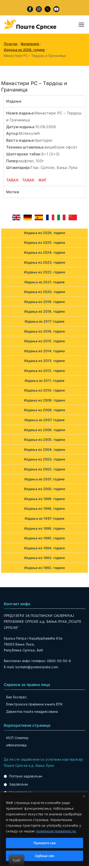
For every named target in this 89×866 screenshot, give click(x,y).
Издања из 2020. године (44, 292)
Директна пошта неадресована (32, 711)
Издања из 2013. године (44, 361)
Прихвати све (44, 843)
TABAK (12, 180)
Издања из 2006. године (44, 430)
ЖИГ (42, 180)
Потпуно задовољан (25, 776)
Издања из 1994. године (44, 548)
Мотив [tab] (12, 191)
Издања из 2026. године (44, 233)
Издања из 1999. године (44, 499)
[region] (44, 829)
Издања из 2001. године (44, 479)
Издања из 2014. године (44, 351)
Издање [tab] (13, 101)
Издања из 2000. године (44, 489)
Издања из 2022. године (44, 272)
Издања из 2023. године (44, 262)
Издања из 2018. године (44, 311)
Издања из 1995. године (44, 538)
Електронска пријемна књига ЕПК (34, 704)
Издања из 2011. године (45, 381)
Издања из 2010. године (44, 390)
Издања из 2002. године (44, 469)
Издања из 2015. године (44, 341)
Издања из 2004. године (44, 449)
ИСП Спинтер (17, 738)
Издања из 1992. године (44, 568)
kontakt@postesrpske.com (36, 667)
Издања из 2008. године (44, 410)
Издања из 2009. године (44, 400)
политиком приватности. (56, 831)
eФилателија (16, 745)
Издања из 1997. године (45, 518)
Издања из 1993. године (44, 558)
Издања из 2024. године (44, 252)
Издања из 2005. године (44, 440)
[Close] (84, 796)
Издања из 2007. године (44, 420)
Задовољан (18, 784)
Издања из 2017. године (45, 321)
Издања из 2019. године (44, 302)
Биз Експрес (16, 697)
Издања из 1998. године (44, 508)
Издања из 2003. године (44, 459)
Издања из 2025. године (44, 242)
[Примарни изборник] (81, 24)
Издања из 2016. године (44, 331)
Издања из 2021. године (44, 282)
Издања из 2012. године (44, 371)
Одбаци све (44, 856)
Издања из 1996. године (44, 528)
